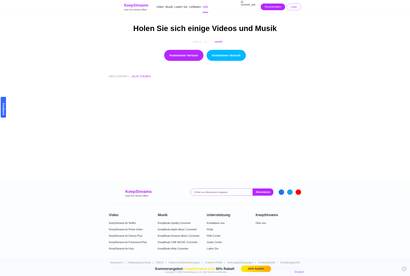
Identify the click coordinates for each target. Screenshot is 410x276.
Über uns (261, 223)
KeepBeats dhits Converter (173, 248)
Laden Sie (180, 6)
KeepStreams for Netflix (122, 223)
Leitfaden (195, 6)
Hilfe (205, 6)
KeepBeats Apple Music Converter (177, 229)
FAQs (210, 229)
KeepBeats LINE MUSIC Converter (178, 242)
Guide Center (214, 242)
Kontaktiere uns (216, 223)
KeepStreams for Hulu (121, 248)
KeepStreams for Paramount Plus (128, 242)
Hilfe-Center (214, 235)
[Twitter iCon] (290, 192)
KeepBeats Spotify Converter (174, 223)
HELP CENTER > (119, 76)
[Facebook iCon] (281, 192)
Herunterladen (273, 6)
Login (294, 6)
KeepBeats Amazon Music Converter (179, 235)
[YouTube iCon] (298, 192)
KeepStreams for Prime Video (126, 229)
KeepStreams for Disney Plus (125, 235)
